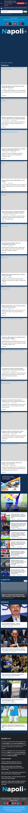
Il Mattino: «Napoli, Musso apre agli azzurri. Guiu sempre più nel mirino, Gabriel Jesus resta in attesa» (18, 543)
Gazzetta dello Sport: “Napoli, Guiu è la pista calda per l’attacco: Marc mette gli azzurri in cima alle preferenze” (18, 571)
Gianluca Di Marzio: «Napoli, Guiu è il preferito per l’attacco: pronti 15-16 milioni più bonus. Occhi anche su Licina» (18, 525)
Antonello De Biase (6, 339)
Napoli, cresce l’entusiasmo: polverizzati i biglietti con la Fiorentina (12, 463)
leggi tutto (4, 95)
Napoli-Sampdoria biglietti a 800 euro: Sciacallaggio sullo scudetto (11, 243)
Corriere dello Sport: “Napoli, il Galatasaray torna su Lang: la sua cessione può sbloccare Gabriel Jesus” (18, 516)
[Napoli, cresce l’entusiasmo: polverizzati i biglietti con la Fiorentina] (14, 452)
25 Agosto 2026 (19, 528)
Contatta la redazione (8, 19)
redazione (4, 88)
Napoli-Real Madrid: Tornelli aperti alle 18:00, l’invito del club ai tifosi (13, 86)
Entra (25, 11)
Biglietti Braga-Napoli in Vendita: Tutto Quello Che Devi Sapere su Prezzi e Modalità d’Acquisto (13, 118)
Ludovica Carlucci (6, 151)
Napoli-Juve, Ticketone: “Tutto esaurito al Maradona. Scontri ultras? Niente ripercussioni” (13, 400)
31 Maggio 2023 (10, 245)
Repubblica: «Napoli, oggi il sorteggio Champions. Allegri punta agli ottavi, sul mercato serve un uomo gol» (13, 726)
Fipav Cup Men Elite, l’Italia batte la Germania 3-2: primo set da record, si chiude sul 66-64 (13, 675)
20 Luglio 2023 (12, 214)
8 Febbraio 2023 (13, 371)
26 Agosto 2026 (19, 519)
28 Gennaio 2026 (10, 598)
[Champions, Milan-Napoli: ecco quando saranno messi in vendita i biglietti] (14, 327)
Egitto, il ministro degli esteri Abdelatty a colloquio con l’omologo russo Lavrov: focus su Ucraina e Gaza (13, 649)
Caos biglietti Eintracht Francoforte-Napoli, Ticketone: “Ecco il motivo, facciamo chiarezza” (13, 369)
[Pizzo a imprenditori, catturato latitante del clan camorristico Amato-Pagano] (14, 689)
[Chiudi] (3, 3)
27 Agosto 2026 (10, 509)
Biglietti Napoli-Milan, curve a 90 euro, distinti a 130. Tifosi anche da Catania (14, 306)
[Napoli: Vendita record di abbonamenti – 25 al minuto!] (14, 170)
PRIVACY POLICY (14, 21)
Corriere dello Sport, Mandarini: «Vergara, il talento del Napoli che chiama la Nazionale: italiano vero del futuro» (18, 534)
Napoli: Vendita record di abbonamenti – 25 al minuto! (13, 181)
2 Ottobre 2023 (10, 88)
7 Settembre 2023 (14, 120)
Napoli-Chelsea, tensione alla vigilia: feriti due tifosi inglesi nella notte (14, 595)
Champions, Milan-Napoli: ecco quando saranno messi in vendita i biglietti (13, 337)
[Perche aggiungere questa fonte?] (26, 3)
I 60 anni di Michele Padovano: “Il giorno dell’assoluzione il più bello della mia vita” (11, 624)
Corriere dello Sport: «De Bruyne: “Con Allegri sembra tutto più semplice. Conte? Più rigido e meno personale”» (14, 506)
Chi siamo (22, 19)
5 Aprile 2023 (10, 277)
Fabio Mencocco (5, 465)
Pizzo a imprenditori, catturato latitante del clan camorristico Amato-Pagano (13, 700)
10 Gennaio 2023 (14, 402)
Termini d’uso (16, 19)
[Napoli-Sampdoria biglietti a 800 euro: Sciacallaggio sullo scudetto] (14, 232)
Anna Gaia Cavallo (6, 651)
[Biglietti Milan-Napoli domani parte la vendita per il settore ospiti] (14, 264)
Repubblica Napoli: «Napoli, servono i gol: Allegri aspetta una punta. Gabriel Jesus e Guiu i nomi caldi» (18, 562)
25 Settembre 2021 (13, 465)
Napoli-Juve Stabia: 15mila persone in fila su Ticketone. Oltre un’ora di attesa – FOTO (13, 432)
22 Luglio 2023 (10, 183)
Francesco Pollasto (6, 120)
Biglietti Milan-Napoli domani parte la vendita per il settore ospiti (13, 275)
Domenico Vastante (6, 371)
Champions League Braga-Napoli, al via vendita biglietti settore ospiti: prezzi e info (13, 149)
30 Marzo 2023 (10, 308)
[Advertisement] (14, 47)
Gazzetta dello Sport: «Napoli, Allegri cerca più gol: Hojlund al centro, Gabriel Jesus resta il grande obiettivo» (18, 553)
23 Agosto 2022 (13, 434)
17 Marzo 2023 (13, 339)
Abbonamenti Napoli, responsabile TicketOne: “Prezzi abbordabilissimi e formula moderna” (13, 212)
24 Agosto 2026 (19, 537)
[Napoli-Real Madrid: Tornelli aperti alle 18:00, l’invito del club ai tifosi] (14, 76)
